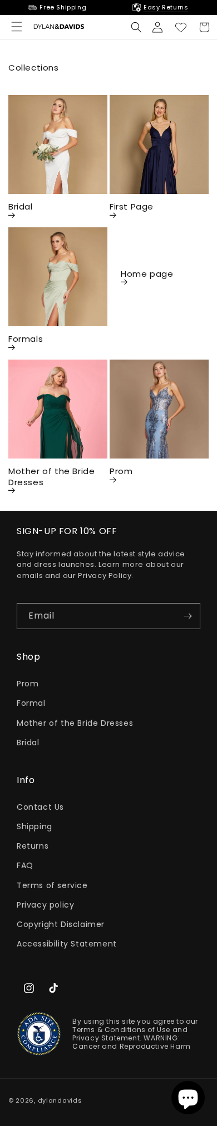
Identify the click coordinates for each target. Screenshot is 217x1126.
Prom (121, 471)
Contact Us (40, 807)
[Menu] (16, 27)
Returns (32, 845)
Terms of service (52, 885)
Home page (147, 274)
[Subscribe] (187, 616)
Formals (25, 339)
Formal (31, 703)
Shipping (34, 826)
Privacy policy (45, 904)
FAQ (25, 865)
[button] (136, 27)
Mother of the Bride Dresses (51, 477)
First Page (132, 206)
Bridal (20, 206)
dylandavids (60, 1100)
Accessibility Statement (67, 943)
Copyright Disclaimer (61, 924)
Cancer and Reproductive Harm (131, 1046)
